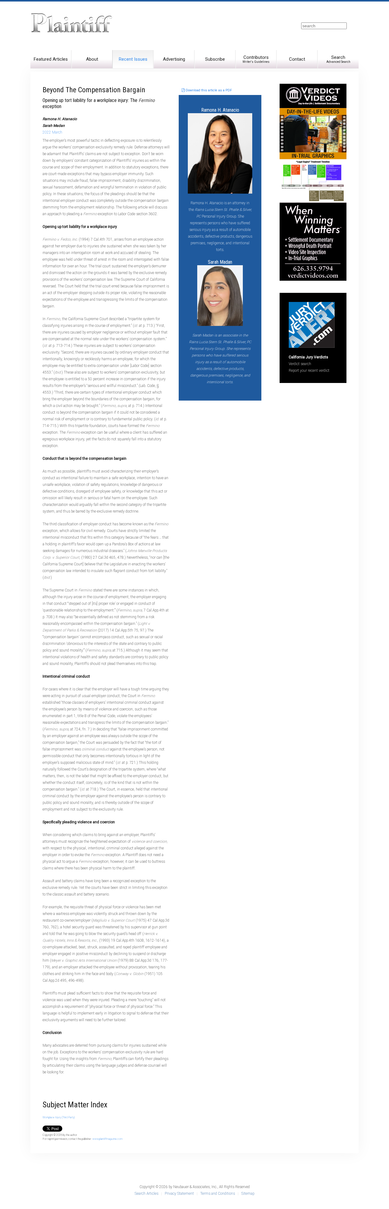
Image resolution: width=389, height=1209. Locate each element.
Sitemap (247, 1193)
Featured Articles (51, 59)
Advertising (174, 59)
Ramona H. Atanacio (220, 110)
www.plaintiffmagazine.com (107, 1138)
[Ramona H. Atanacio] (220, 153)
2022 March (52, 132)
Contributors (256, 59)
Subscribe (215, 59)
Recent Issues (133, 59)
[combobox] (324, 25)
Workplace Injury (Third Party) (59, 1117)
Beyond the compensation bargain (94, 90)
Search (338, 59)
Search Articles (146, 1193)
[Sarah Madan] (220, 295)
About (92, 59)
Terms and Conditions (217, 1193)
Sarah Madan (220, 262)
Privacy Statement (179, 1193)
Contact (297, 59)
